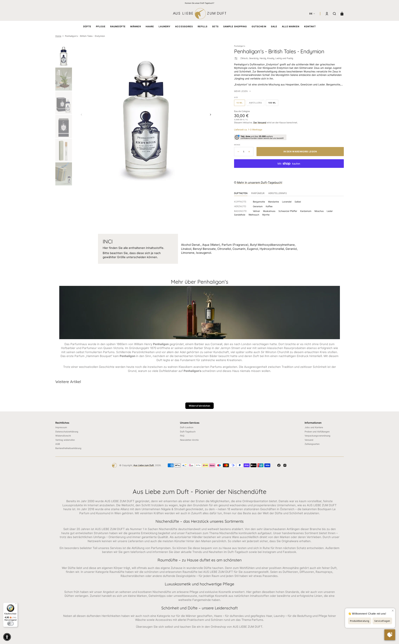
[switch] (10, 624)
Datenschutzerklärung (66, 431)
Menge (237, 145)
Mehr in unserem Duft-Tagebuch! (259, 182)
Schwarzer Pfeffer (287, 211)
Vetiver (256, 211)
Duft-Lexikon (186, 427)
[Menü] (16, 604)
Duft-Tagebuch (188, 431)
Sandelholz (239, 214)
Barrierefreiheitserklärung (68, 448)
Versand (309, 440)
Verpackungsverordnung (317, 435)
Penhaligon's (239, 46)
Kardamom (305, 211)
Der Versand (259, 122)
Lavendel (286, 201)
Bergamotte (259, 201)
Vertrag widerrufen (65, 440)
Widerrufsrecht (63, 435)
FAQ (182, 435)
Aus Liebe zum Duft (143, 465)
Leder (330, 211)
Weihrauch (253, 214)
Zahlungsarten (312, 444)
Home (58, 36)
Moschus (319, 211)
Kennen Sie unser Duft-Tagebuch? (199, 3)
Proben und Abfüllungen (317, 431)
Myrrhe (266, 214)
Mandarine (273, 201)
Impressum (61, 427)
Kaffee (269, 206)
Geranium (258, 206)
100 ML (273, 104)
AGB (57, 444)
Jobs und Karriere (314, 427)
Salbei (298, 201)
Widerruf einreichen (199, 405)
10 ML (240, 104)
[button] (327, 13)
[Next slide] (210, 114)
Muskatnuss (269, 211)
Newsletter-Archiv (189, 440)
